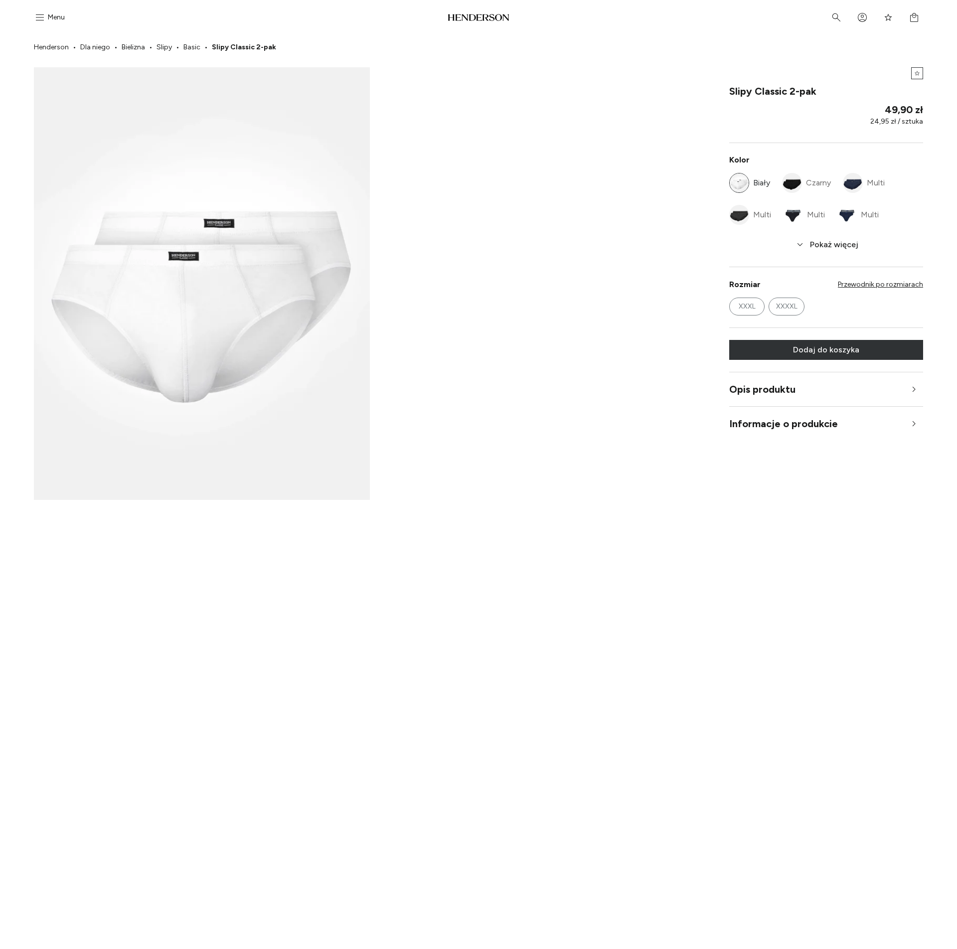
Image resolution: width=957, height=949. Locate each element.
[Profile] (862, 17)
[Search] (836, 17)
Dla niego (95, 47)
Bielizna (133, 47)
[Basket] (914, 17)
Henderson (51, 47)
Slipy (164, 47)
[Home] (478, 17)
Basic (191, 47)
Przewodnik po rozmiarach (880, 284)
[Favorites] (888, 17)
